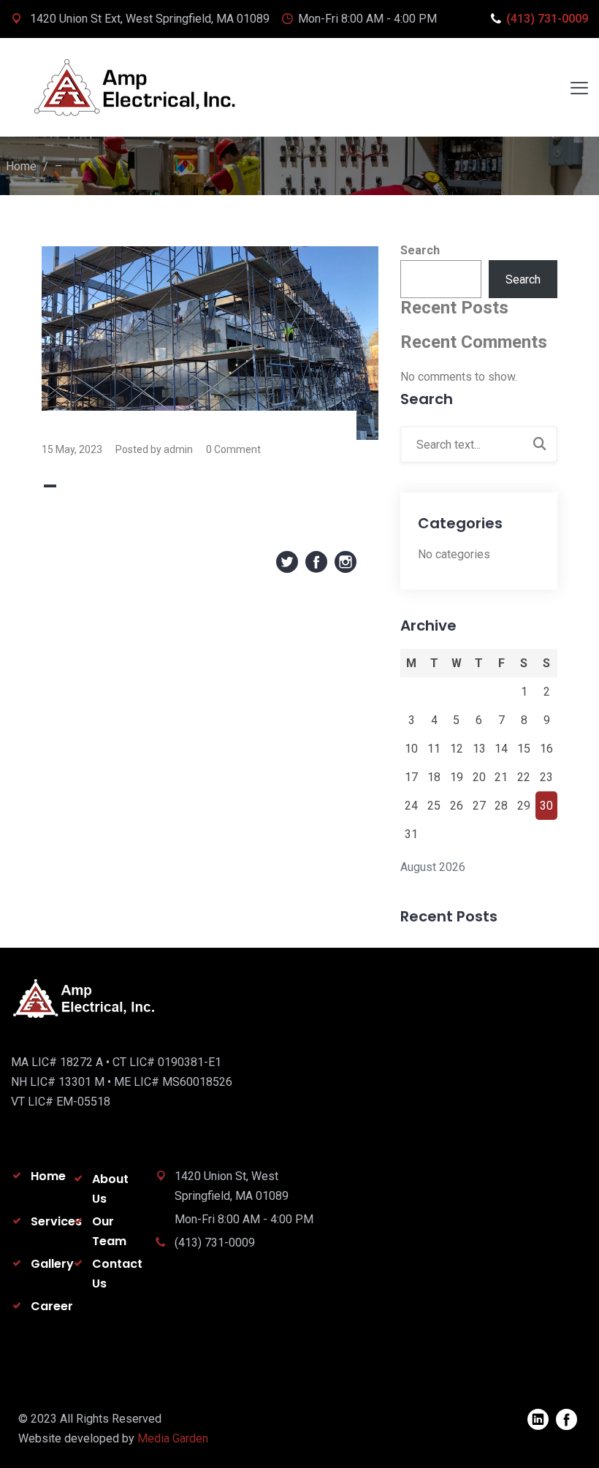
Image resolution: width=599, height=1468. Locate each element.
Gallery (52, 1263)
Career (52, 1306)
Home (21, 166)
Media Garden (172, 1438)
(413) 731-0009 (547, 19)
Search (420, 250)
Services (56, 1221)
